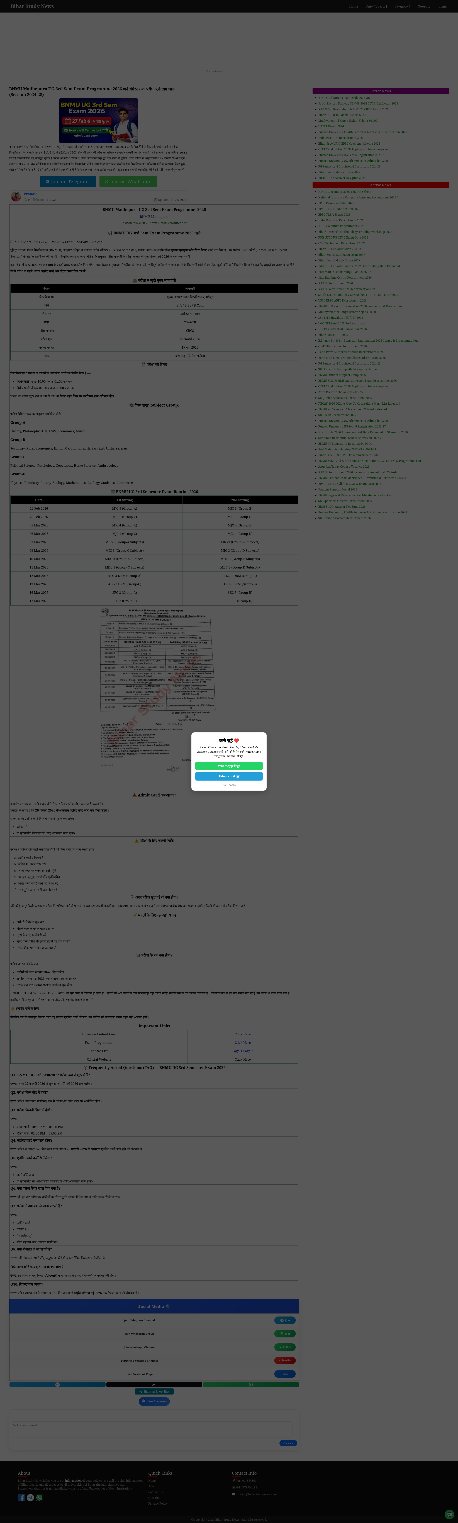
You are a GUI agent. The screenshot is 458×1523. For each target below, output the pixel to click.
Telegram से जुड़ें (229, 776)
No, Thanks (229, 784)
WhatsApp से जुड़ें (229, 766)
